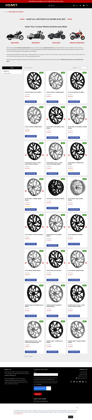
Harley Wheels (15, 42)
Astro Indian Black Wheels (75, 234)
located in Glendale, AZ (10, 375)
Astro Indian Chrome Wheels (33, 270)
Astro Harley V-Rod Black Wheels (34, 234)
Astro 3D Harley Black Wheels (33, 92)
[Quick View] (41, 73)
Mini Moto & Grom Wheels (77, 42)
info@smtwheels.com (82, 378)
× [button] (77, 407)
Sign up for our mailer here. (41, 401)
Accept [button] (70, 416)
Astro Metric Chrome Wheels (76, 270)
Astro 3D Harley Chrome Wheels (55, 92)
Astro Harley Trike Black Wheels (55, 198)
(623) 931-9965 (83, 376)
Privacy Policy (19, 413)
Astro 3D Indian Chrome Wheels (33, 126)
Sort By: (75, 67)
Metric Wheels (56, 42)
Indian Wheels (36, 42)
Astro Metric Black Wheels (54, 270)
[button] (15, 35)
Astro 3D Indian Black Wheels (76, 92)
